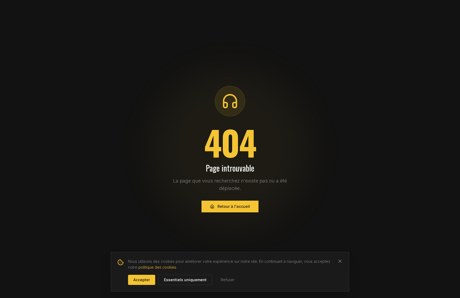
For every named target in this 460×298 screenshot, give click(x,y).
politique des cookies (157, 267)
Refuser (228, 279)
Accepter (141, 279)
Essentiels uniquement (185, 279)
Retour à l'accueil (233, 206)
